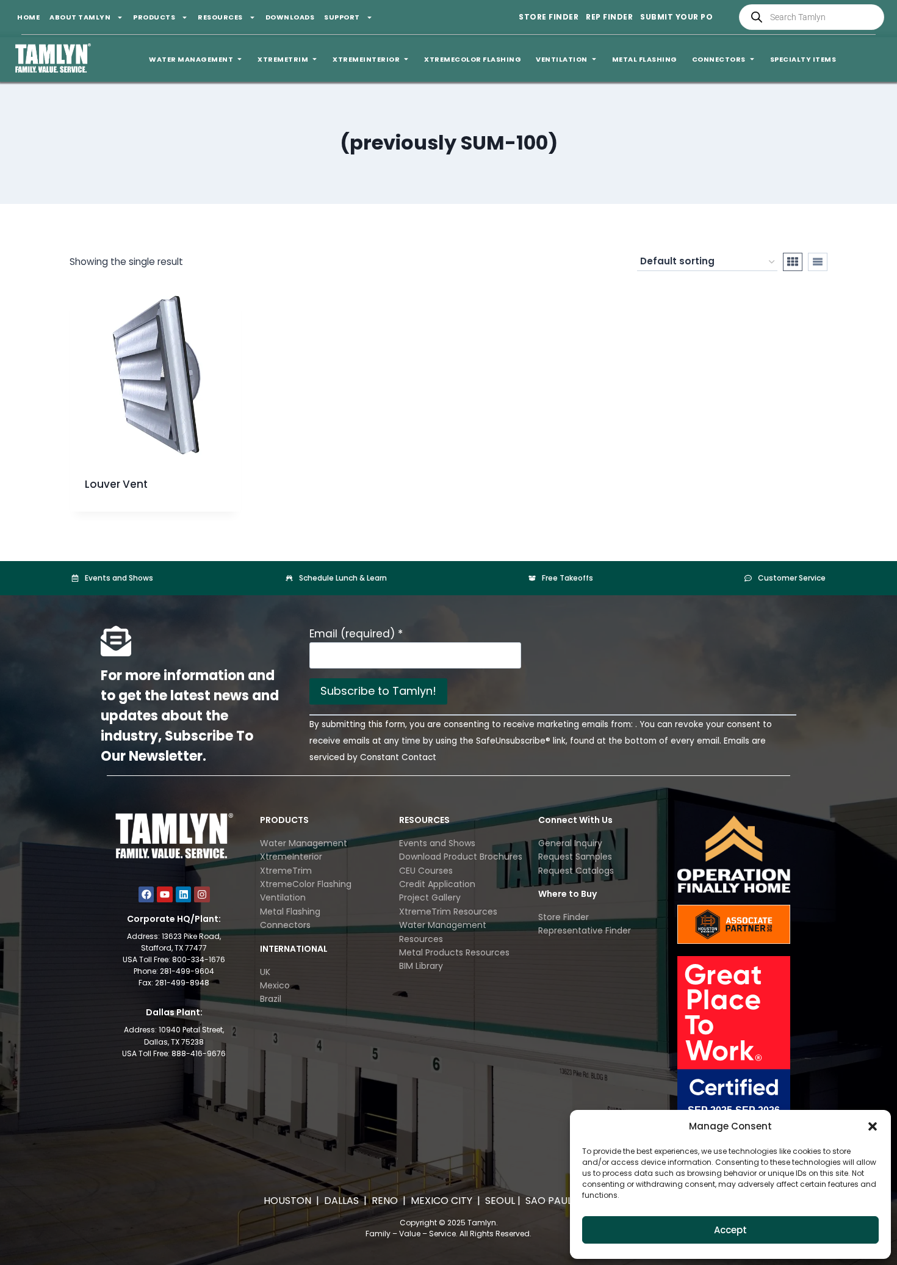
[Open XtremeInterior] (406, 59)
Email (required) (356, 633)
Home (28, 17)
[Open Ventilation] (594, 59)
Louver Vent (116, 484)
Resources (220, 17)
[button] (872, 1126)
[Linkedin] (184, 894)
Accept (730, 1229)
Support (342, 17)
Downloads (290, 17)
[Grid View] (792, 262)
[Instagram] (202, 894)
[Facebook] (146, 894)
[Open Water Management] (239, 59)
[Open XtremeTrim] (314, 59)
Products (154, 17)
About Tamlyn (79, 17)
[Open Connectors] (752, 59)
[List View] (817, 262)
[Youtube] (165, 894)
